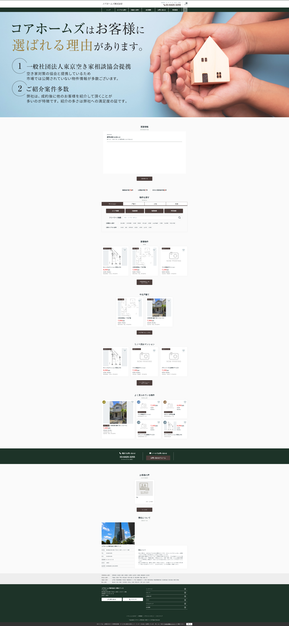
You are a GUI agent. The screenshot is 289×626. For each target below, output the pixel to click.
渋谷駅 (134, 223)
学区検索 (173, 211)
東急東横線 (119, 579)
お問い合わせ (162, 10)
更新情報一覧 (144, 178)
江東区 (150, 227)
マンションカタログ (132, 616)
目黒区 (136, 227)
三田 (141, 582)
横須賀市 (143, 575)
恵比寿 (113, 582)
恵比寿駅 (122, 223)
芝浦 (117, 577)
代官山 (129, 582)
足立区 (147, 575)
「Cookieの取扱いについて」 (170, 624)
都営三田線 (176, 579)
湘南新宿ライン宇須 (131, 579)
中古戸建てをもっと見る (144, 332)
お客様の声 (148, 596)
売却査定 (175, 10)
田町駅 (139, 223)
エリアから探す (121, 10)
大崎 (133, 582)
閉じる (189, 624)
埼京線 (124, 579)
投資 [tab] (176, 204)
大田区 (140, 227)
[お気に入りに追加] (124, 250)
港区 (126, 227)
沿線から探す (135, 10)
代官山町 (124, 577)
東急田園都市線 (158, 579)
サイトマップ (159, 616)
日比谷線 (170, 579)
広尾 (129, 577)
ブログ (147, 600)
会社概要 (148, 10)
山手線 (114, 579)
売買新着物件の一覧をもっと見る (144, 282)
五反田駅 (166, 223)
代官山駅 (144, 223)
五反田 (147, 582)
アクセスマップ (149, 603)
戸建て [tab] (134, 204)
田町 (120, 582)
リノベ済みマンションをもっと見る (144, 383)
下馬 (120, 577)
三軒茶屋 (124, 582)
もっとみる (144, 509)
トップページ (149, 589)
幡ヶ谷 (132, 577)
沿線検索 (135, 211)
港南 (144, 577)
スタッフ (148, 592)
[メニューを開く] (185, 9)
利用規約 (140, 616)
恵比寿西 (137, 577)
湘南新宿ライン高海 (142, 579)
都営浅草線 (150, 579)
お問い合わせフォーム (158, 458)
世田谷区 (131, 227)
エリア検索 (115, 211)
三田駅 (161, 223)
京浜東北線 (165, 579)
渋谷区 (122, 227)
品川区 (145, 227)
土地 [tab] (155, 204)
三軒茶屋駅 (128, 223)
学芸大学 (137, 582)
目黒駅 (149, 223)
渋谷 (117, 582)
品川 (144, 582)
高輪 (141, 577)
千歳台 (114, 577)
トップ (108, 10)
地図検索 (154, 211)
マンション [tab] (112, 204)
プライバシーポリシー (149, 616)
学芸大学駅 (172, 223)
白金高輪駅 (155, 223)
